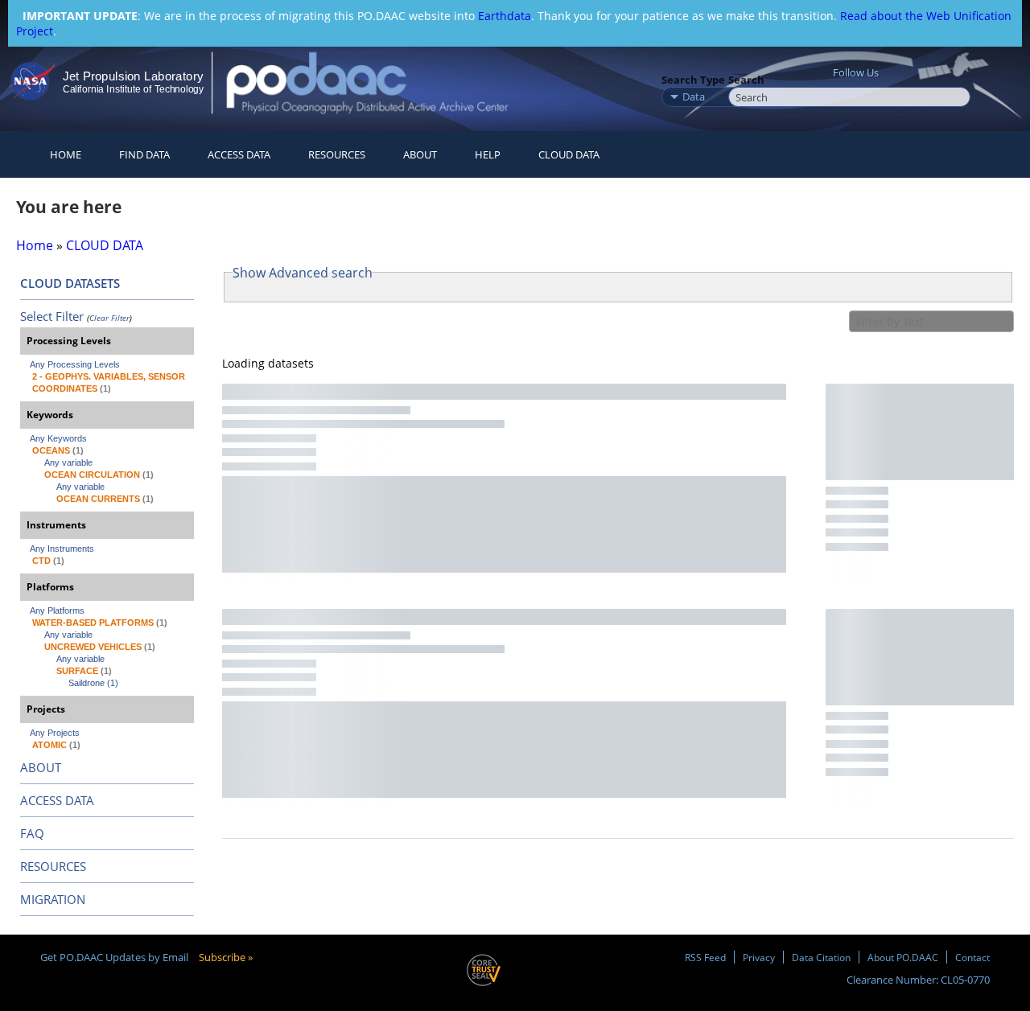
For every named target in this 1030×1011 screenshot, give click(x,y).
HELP (488, 154)
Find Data (144, 154)
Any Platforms (57, 610)
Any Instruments (62, 548)
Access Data (239, 154)
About (420, 154)
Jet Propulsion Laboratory (133, 76)
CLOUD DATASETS (70, 283)
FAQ (32, 833)
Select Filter (52, 316)
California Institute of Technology (133, 89)
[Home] (381, 82)
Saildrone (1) (93, 683)
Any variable (68, 462)
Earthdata (504, 15)
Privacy (759, 957)
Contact (972, 957)
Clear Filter (109, 317)
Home (65, 154)
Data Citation (821, 957)
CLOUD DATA (568, 154)
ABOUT (40, 767)
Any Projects (55, 733)
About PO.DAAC (902, 957)
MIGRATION (52, 899)
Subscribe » (226, 957)
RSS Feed (705, 957)
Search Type (693, 79)
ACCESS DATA (57, 800)
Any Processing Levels (75, 364)
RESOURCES (336, 154)
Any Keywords (58, 438)
